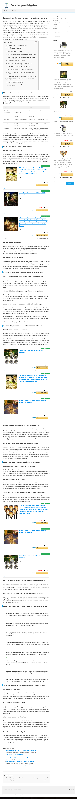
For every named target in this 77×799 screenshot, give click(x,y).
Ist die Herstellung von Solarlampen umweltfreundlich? (19, 66)
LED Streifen (29, 790)
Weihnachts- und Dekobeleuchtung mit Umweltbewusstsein (20, 63)
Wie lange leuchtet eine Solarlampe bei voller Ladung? (20, 761)
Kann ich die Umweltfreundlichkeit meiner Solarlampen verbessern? (21, 75)
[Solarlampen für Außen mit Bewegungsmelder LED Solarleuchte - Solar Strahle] (63, 128)
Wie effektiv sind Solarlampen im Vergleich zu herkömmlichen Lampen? (20, 70)
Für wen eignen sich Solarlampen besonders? (15, 47)
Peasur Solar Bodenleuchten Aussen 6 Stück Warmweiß (63, 110)
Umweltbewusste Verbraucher (14, 50)
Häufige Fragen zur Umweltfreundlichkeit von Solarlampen (18, 64)
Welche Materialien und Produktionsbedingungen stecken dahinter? (22, 54)
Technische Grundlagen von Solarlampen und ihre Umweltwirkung (20, 78)
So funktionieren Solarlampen (14, 79)
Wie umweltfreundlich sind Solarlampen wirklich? (16, 45)
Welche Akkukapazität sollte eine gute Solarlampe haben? (21, 750)
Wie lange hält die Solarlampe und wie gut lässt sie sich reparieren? (21, 55)
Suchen (54, 181)
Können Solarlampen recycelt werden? (15, 67)
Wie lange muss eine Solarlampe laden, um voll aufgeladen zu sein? (23, 765)
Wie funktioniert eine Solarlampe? (14, 754)
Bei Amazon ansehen (42, 185)
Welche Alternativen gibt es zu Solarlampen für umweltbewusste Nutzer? (21, 73)
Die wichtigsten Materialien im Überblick (16, 81)
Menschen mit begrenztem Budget (15, 51)
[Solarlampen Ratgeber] (5, 8)
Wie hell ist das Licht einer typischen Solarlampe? (18, 757)
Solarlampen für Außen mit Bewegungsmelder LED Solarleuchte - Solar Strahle (63, 135)
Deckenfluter (22, 790)
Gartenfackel (6, 790)
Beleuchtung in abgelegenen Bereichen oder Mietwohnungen (20, 61)
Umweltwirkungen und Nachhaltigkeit (15, 84)
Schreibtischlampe (14, 790)
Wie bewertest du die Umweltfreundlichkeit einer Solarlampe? (19, 52)
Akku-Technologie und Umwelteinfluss (15, 82)
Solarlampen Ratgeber (24, 5)
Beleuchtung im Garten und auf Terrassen (16, 60)
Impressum (71, 789)
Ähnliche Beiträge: (12, 85)
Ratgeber (14, 10)
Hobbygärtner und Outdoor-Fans (14, 48)
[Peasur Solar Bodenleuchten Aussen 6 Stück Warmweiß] (63, 104)
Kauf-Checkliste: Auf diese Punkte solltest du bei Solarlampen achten (21, 76)
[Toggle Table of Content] (35, 42)
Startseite (5, 10)
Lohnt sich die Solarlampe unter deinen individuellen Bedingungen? (21, 57)
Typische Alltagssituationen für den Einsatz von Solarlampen (19, 58)
